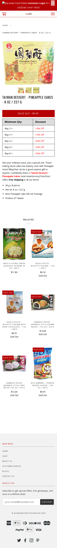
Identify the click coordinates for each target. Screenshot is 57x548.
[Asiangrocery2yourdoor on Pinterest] (38, 541)
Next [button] (49, 63)
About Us (7, 461)
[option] (28, 63)
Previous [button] (7, 63)
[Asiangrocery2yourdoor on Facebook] (25, 541)
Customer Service (11, 466)
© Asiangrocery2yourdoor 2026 (28, 513)
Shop (5, 456)
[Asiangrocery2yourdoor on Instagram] (31, 541)
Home (5, 25)
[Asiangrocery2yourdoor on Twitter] (19, 541)
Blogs (5, 471)
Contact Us (8, 476)
